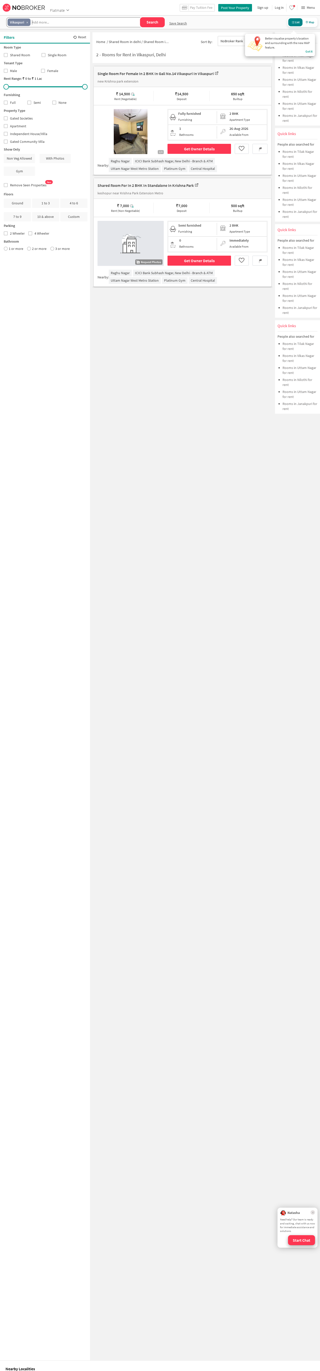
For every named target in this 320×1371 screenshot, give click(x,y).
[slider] (6, 87)
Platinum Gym (175, 168)
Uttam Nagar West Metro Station (135, 168)
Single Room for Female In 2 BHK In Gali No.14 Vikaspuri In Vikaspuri (156, 73)
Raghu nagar (120, 161)
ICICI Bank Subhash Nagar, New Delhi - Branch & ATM (174, 161)
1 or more (16, 248)
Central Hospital (203, 168)
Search (152, 22)
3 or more (62, 248)
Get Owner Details (199, 148)
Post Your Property (235, 8)
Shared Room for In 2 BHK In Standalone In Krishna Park (146, 185)
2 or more (39, 248)
